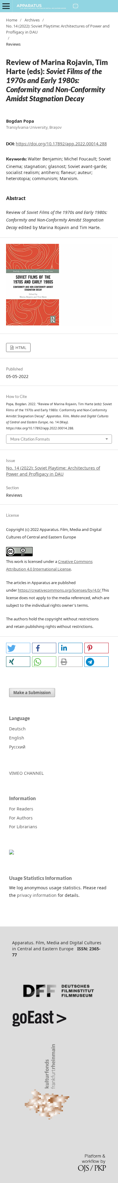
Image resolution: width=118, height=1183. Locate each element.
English (16, 738)
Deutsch (17, 729)
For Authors (21, 818)
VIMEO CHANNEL (26, 773)
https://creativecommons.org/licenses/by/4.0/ (60, 590)
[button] (18, 648)
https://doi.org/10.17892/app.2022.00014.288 (61, 144)
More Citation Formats (30, 439)
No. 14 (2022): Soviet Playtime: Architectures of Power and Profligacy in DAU (58, 29)
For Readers (21, 809)
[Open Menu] (6, 6)
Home (11, 20)
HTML (20, 347)
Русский (17, 747)
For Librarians (23, 826)
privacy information (37, 895)
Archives (32, 20)
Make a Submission (32, 692)
